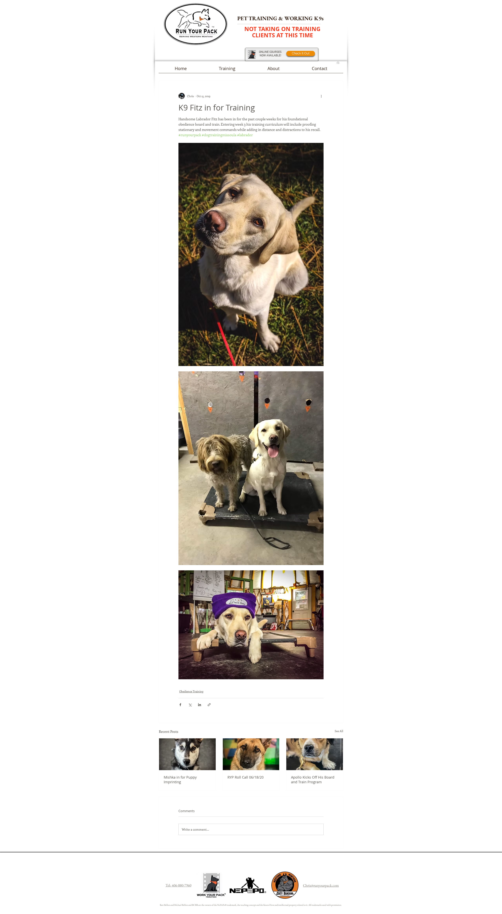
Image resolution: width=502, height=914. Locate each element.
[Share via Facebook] (180, 705)
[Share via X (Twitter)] (190, 705)
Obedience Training (191, 691)
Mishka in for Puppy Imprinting (180, 779)
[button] (338, 62)
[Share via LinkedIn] (199, 705)
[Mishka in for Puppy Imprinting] (187, 754)
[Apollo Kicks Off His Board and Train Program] (314, 754)
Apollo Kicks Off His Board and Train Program (312, 779)
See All (339, 731)
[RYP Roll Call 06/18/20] (251, 754)
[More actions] (321, 96)
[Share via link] (209, 705)
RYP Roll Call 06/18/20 (245, 777)
